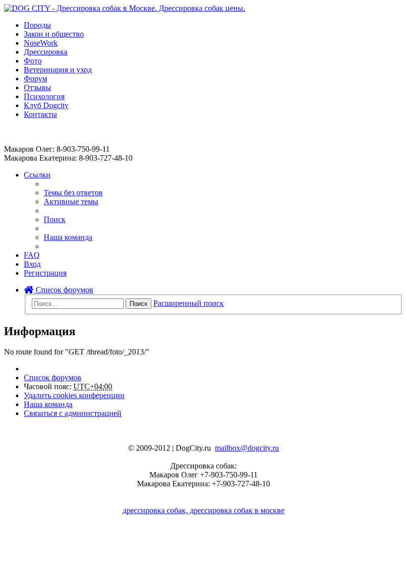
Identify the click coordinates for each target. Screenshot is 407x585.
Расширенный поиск (188, 303)
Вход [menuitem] (32, 264)
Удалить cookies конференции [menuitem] (74, 395)
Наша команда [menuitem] (68, 237)
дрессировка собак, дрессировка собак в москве (203, 510)
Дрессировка (46, 52)
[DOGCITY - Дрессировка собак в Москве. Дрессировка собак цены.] (124, 8)
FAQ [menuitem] (32, 255)
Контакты (40, 114)
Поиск (138, 303)
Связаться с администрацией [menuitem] (73, 413)
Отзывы (37, 87)
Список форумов (63, 290)
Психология (44, 96)
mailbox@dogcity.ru (247, 448)
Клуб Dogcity (46, 105)
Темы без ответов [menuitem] (73, 192)
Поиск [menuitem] (55, 219)
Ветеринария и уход (58, 69)
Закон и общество (54, 34)
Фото (33, 61)
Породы (37, 25)
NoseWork (41, 43)
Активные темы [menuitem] (71, 201)
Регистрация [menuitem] (45, 273)
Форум (35, 78)
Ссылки (37, 175)
